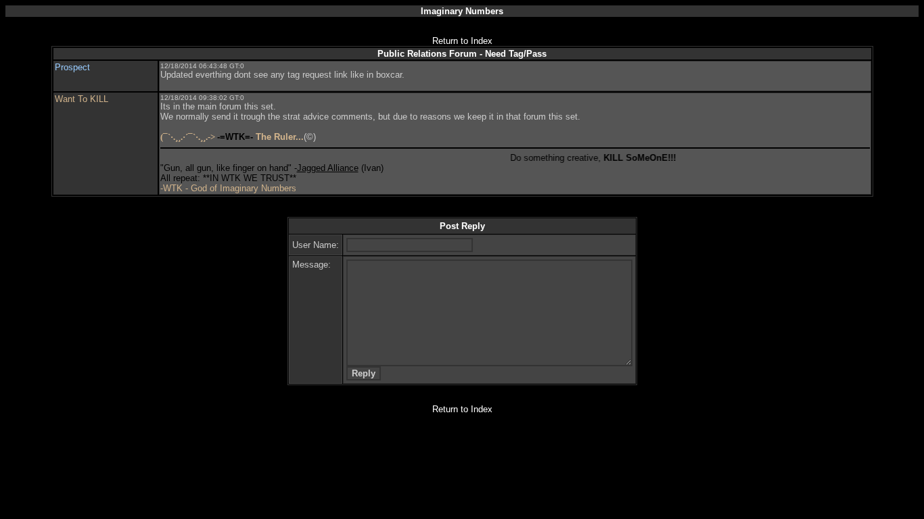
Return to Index (462, 41)
